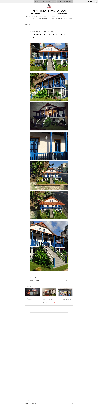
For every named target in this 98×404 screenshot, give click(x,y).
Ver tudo (71, 286)
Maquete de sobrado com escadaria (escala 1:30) (48, 299)
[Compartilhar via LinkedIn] (35, 277)
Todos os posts (27, 24)
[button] (96, 2)
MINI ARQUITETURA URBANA (50, 10)
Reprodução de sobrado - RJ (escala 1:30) (31, 299)
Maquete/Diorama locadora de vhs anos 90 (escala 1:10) (65, 299)
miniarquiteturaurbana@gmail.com (33, 400)
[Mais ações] (67, 31)
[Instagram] (72, 403)
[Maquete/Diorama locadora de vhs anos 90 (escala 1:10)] (65, 292)
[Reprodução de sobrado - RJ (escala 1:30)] (32, 292)
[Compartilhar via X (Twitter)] (33, 277)
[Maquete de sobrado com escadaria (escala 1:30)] (49, 292)
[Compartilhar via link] (38, 277)
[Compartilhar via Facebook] (30, 277)
